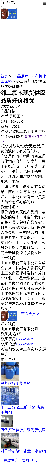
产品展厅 (20, 76)
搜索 (16, 8)
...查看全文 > (28, 314)
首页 (4, 76)
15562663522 (27, 339)
